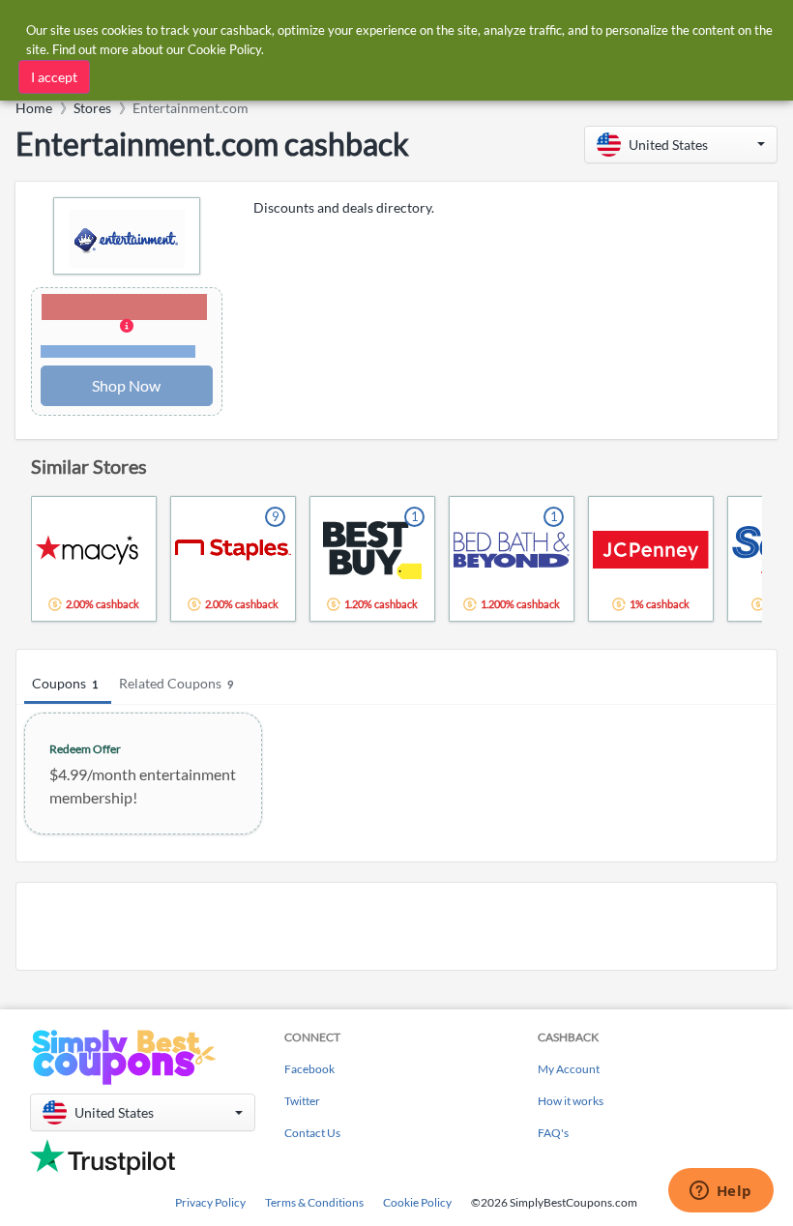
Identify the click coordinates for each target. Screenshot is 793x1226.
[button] (681, 144)
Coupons (65, 683)
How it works (570, 1101)
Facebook (309, 1069)
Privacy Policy (210, 1202)
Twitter (302, 1101)
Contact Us (312, 1132)
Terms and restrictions (118, 351)
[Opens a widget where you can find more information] (720, 1192)
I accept (54, 77)
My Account (569, 1069)
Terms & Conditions (314, 1202)
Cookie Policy (417, 1202)
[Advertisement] (396, 926)
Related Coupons (176, 683)
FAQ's (553, 1132)
